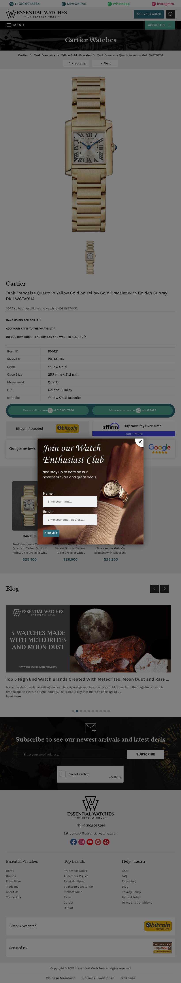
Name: (48, 493)
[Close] (139, 443)
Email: (48, 511)
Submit (51, 533)
